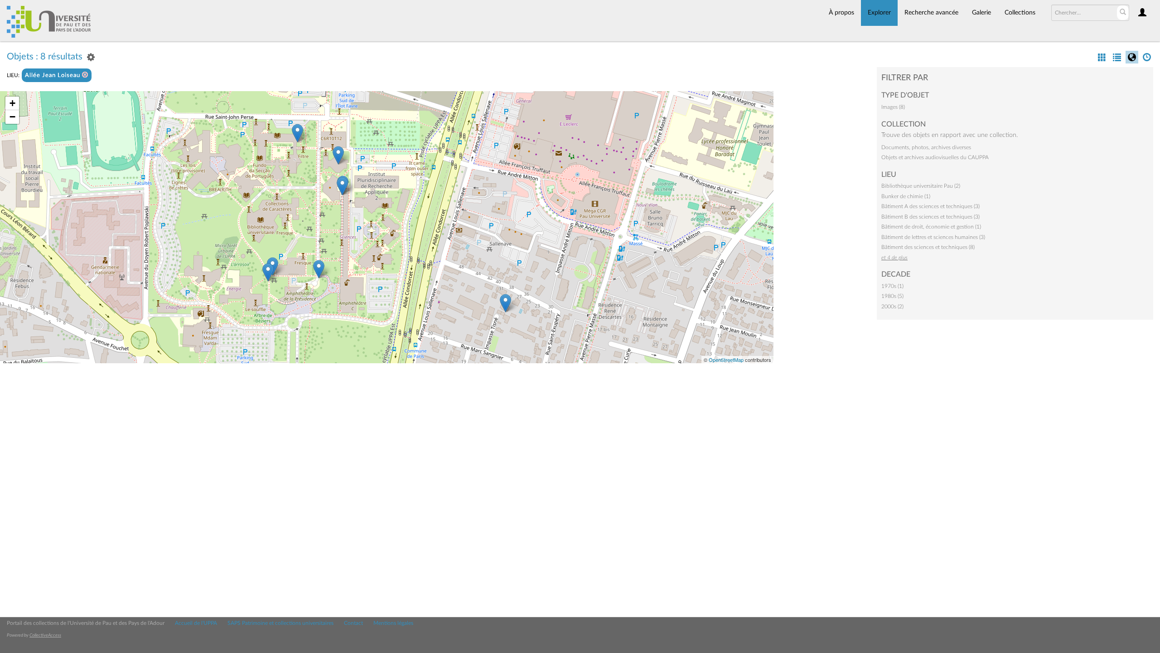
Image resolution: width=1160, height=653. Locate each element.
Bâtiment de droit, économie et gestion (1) (931, 226)
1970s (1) (892, 286)
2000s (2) (892, 306)
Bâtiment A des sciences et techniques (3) (930, 206)
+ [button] (12, 103)
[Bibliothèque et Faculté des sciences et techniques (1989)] (268, 272)
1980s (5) (892, 296)
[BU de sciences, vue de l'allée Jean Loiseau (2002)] (318, 269)
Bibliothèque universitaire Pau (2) (920, 186)
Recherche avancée (931, 13)
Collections (1020, 13)
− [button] (12, 116)
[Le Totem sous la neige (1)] (297, 133)
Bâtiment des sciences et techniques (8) (928, 247)
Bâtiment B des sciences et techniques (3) (930, 216)
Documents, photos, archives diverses (926, 147)
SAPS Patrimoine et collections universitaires (280, 623)
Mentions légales (393, 623)
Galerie (981, 13)
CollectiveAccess (45, 635)
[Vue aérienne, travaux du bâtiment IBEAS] (338, 155)
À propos (841, 13)
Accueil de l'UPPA (196, 623)
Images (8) (893, 107)
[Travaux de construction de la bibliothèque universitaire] (342, 186)
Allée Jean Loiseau (53, 75)
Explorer (879, 13)
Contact (353, 623)
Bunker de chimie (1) (905, 196)
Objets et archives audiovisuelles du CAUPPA (935, 157)
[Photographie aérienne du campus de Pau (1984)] (505, 303)
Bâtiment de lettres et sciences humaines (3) (933, 237)
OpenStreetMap (726, 359)
